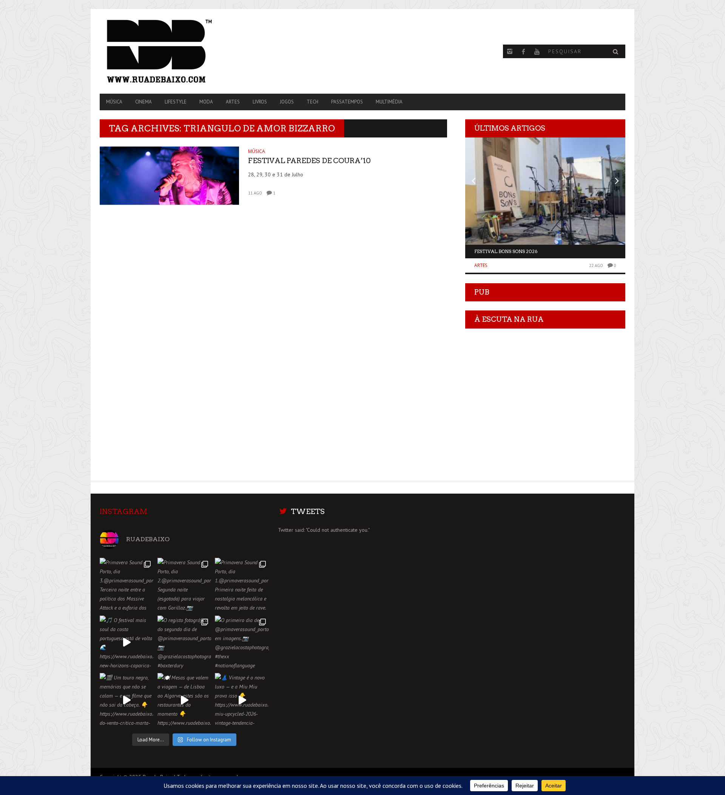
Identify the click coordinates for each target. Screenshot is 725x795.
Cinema (143, 102)
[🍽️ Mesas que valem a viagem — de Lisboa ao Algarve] (184, 700)
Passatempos (347, 102)
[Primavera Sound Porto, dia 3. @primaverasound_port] (127, 585)
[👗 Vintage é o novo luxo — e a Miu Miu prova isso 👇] (242, 700)
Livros (260, 102)
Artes (233, 102)
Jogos (287, 102)
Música (114, 102)
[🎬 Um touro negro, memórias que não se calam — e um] (127, 700)
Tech (312, 102)
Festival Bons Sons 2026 (506, 251)
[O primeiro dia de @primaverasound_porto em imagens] (242, 643)
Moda (206, 102)
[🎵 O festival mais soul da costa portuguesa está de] (127, 643)
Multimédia (389, 102)
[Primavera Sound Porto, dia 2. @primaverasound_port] (184, 585)
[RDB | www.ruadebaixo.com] (179, 51)
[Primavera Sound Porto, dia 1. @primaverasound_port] (242, 585)
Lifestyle (176, 102)
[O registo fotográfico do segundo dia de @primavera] (184, 643)
